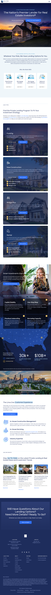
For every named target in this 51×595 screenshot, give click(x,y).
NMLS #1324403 (6, 576)
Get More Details (12, 142)
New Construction (6, 562)
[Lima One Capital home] (5, 1)
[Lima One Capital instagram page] (29, 552)
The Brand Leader (28, 588)
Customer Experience (10, 414)
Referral (27, 562)
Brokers (27, 558)
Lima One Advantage (42, 558)
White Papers (17, 566)
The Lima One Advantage (17, 20)
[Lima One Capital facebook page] (22, 552)
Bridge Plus (5, 560)
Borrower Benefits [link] (42, 556)
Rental (4, 564)
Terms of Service (20, 590)
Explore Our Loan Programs (33, 20)
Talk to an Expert (25, 522)
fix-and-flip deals (24, 115)
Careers (16, 562)
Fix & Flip (5, 558)
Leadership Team (18, 560)
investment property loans (31, 431)
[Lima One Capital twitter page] (24, 552)
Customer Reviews (18, 569)
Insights (16, 564)
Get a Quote (23, 142)
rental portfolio (12, 117)
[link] (49, 1)
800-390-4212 (36, 541)
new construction (41, 278)
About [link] (16, 556)
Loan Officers (28, 560)
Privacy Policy (13, 590)
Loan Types (6, 556)
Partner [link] (28, 556)
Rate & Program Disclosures (35, 590)
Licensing (26, 590)
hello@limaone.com (36, 542)
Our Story (16, 558)
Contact (16, 571)
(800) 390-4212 (34, 579)
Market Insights (18, 567)
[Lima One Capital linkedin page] (27, 552)
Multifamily (5, 566)
